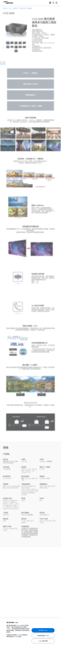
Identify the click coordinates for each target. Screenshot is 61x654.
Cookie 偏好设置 (43, 641)
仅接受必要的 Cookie (43, 635)
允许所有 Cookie (43, 630)
